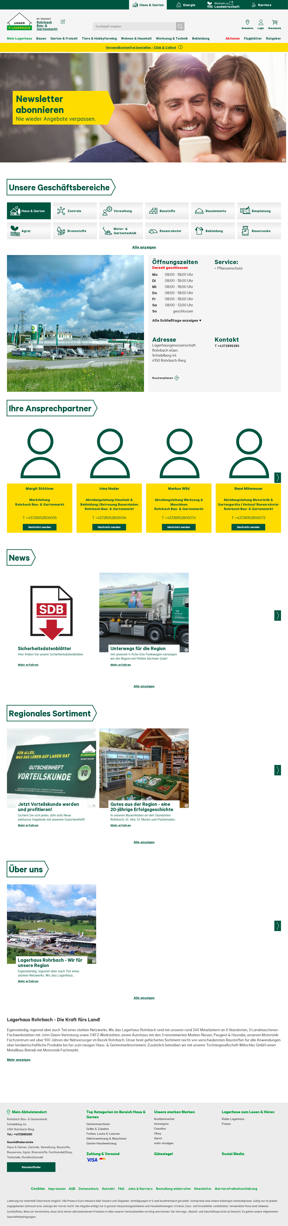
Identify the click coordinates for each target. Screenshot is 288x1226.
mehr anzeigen (164, 1143)
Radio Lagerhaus (233, 1119)
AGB (72, 1188)
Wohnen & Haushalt (136, 38)
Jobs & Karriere (140, 1188)
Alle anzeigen (144, 247)
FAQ (121, 1188)
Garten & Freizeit (64, 38)
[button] (19, 22)
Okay (157, 1133)
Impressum (56, 1188)
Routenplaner (162, 378)
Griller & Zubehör (97, 1129)
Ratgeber (273, 38)
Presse (226, 1124)
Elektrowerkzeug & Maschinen (106, 1138)
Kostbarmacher (164, 1119)
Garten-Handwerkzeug (101, 1143)
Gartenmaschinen (98, 1124)
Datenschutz (89, 1188)
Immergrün (161, 1124)
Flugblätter (253, 38)
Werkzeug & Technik (172, 38)
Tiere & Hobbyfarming (99, 38)
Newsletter (203, 1188)
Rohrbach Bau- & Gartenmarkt (47, 25)
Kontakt (108, 1188)
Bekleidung (200, 38)
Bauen (41, 38)
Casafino (160, 1128)
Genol (158, 1138)
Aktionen (233, 38)
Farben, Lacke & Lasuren (103, 1134)
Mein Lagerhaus (19, 38)
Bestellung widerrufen (173, 1188)
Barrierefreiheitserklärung (236, 1188)
